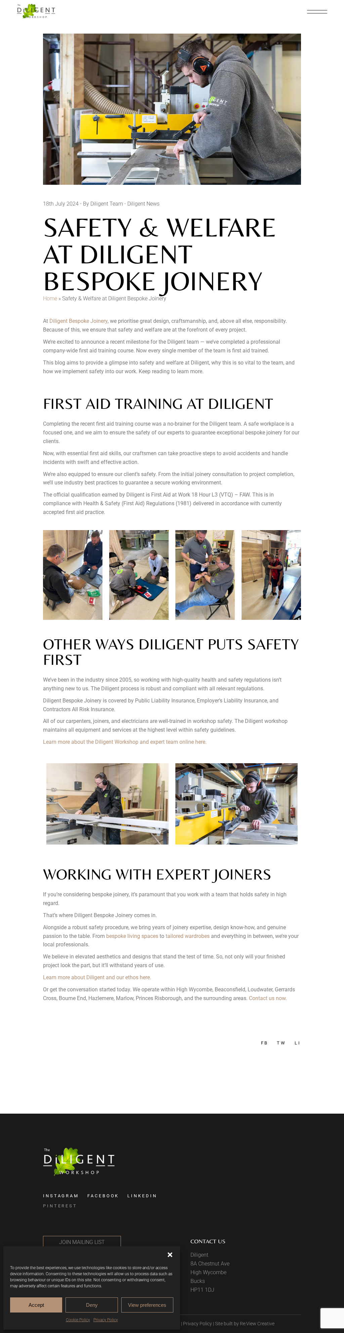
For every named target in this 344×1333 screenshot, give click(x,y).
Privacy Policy (105, 1320)
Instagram (61, 1195)
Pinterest (60, 1205)
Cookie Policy (78, 1320)
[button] (170, 1254)
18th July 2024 (61, 204)
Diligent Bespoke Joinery (78, 321)
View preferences (147, 1305)
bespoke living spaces (132, 936)
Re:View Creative (257, 1323)
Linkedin (142, 1195)
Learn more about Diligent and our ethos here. (97, 977)
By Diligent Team (103, 204)
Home (50, 298)
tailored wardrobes (187, 936)
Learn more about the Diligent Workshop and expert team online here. (125, 742)
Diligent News (143, 204)
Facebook (103, 1195)
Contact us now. (268, 998)
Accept (36, 1305)
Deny (92, 1305)
